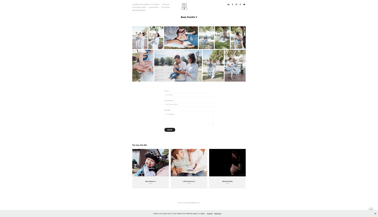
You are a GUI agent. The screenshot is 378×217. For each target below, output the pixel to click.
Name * (166, 91)
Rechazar (217, 213)
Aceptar (210, 213)
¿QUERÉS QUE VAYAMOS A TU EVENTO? (146, 4)
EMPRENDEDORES (138, 10)
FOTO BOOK (165, 7)
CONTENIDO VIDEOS (139, 7)
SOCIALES (165, 4)
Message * (167, 110)
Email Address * (169, 100)
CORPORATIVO (154, 7)
